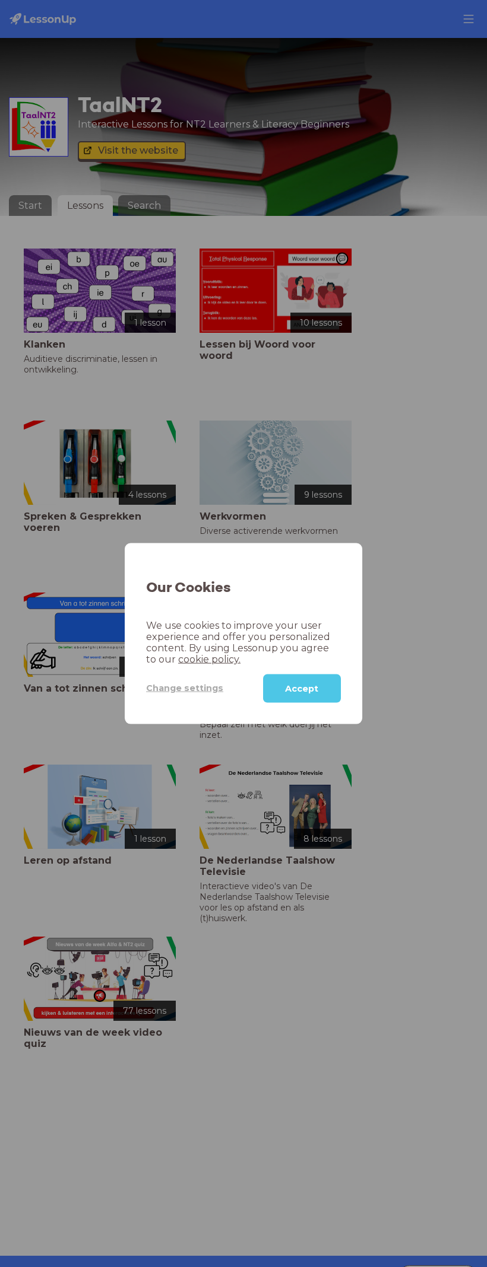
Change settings (184, 688)
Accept (301, 688)
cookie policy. (209, 658)
